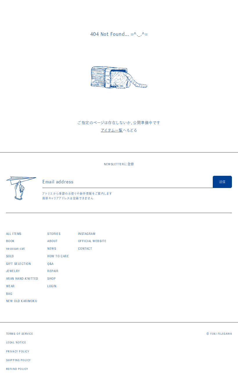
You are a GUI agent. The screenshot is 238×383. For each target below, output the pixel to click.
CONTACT (85, 248)
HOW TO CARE (58, 256)
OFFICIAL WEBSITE (92, 241)
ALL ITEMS (13, 233)
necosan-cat (15, 248)
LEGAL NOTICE (16, 342)
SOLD (10, 256)
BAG (9, 293)
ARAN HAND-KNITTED (22, 278)
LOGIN (52, 286)
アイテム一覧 (112, 130)
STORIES (53, 233)
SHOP (51, 278)
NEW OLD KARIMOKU (21, 301)
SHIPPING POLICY (18, 360)
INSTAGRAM (86, 233)
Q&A (50, 263)
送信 (222, 182)
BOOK (10, 241)
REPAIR (52, 271)
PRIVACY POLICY (17, 351)
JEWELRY (13, 271)
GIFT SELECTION (18, 263)
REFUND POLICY (17, 368)
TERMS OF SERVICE (19, 333)
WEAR (10, 286)
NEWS (51, 248)
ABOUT (52, 241)
